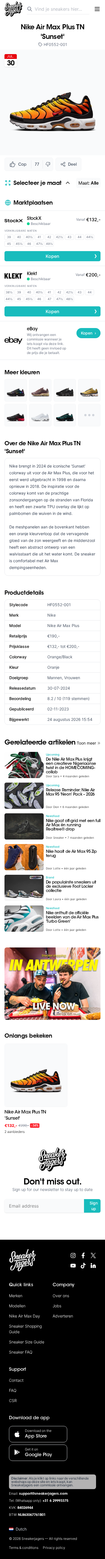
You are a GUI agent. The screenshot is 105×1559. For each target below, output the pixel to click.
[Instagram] (73, 1255)
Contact (16, 1380)
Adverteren (63, 1316)
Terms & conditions (23, 1547)
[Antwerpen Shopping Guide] (52, 983)
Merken (15, 1295)
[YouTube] (73, 1265)
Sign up (94, 1206)
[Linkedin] (93, 1265)
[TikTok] (83, 1265)
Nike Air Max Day (24, 1316)
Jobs (57, 1305)
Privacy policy (54, 1547)
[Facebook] (83, 1255)
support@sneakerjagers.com (43, 1494)
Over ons (61, 1295)
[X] (93, 1255)
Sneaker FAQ (20, 1352)
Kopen (71, 256)
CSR (13, 1400)
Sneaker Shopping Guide (25, 1329)
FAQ (13, 1390)
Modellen (17, 1305)
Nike (51, 615)
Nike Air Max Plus (63, 625)
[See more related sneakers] (89, 415)
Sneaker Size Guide (26, 1341)
